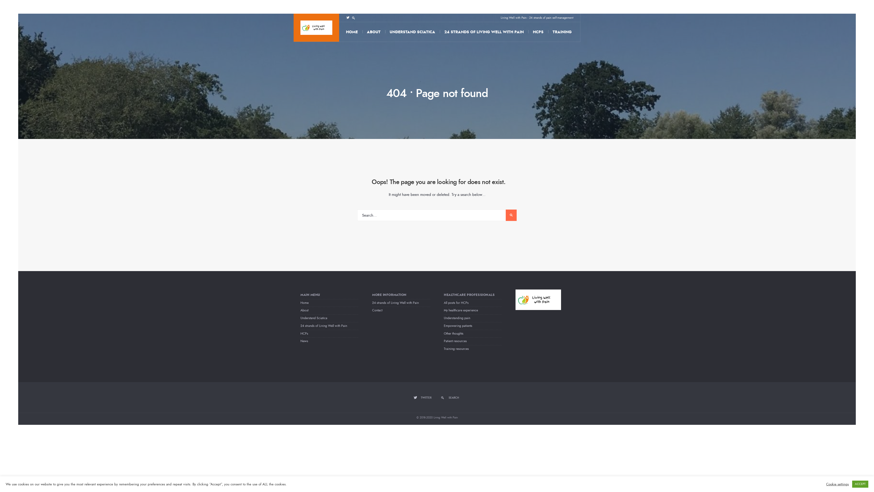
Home (352, 32)
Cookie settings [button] (837, 484)
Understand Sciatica (313, 318)
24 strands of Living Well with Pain (484, 32)
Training (562, 32)
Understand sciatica (412, 32)
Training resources (456, 349)
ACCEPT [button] (860, 484)
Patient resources (455, 341)
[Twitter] (348, 18)
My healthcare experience (461, 310)
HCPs (538, 32)
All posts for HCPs (456, 303)
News (304, 341)
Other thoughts (453, 333)
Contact (377, 310)
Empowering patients (458, 326)
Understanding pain (457, 318)
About (374, 32)
